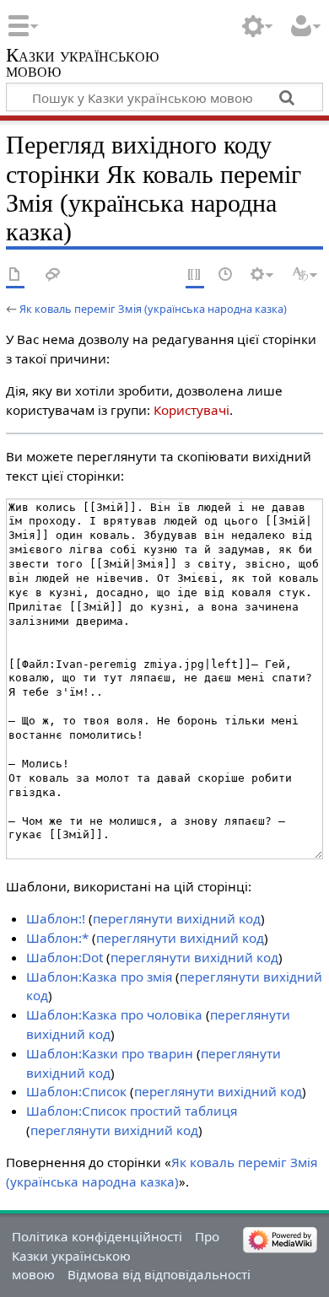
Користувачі (191, 409)
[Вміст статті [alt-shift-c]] (15, 275)
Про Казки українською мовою (115, 1256)
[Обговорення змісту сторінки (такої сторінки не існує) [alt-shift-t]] (53, 275)
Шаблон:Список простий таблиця (131, 1110)
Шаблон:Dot (64, 957)
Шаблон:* (57, 937)
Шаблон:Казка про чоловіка (114, 1014)
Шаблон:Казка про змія (99, 976)
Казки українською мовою (82, 64)
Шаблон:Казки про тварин (109, 1053)
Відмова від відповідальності (159, 1274)
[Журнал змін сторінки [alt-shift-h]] (226, 275)
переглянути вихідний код (177, 918)
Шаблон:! (55, 918)
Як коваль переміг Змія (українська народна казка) (153, 308)
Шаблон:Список (76, 1091)
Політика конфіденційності (97, 1236)
